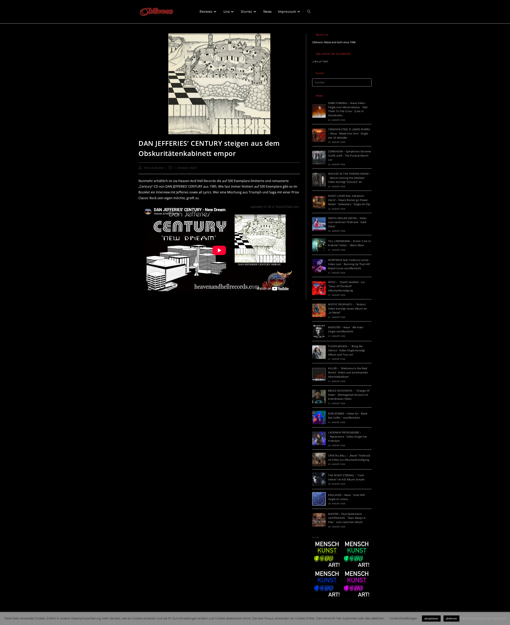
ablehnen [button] (451, 618)
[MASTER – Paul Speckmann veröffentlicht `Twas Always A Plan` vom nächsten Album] (319, 520)
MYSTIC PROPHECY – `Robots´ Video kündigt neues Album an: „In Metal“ (347, 308)
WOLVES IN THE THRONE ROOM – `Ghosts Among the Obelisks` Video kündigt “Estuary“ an (349, 178)
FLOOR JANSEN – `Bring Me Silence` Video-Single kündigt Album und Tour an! (346, 350)
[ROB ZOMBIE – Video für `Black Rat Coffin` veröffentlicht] (319, 417)
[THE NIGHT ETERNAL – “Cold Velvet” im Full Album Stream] (319, 479)
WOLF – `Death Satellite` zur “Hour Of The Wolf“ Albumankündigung (346, 286)
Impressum (498, 618)
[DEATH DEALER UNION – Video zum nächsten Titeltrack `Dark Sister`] (319, 224)
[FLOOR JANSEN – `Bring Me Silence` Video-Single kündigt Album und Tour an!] (319, 352)
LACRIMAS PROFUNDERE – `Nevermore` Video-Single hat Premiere (347, 437)
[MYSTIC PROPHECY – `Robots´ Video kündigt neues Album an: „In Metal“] (319, 310)
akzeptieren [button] (431, 618)
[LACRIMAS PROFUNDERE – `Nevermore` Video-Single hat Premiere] (319, 438)
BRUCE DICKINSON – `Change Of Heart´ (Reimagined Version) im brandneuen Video (348, 395)
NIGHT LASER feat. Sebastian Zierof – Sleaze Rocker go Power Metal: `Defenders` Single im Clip (349, 200)
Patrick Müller (154, 168)
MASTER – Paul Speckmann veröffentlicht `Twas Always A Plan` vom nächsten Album (347, 518)
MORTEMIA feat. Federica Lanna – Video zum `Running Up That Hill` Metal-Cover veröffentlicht (349, 264)
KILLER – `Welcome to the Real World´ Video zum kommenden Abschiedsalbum (348, 372)
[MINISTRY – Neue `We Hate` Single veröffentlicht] (319, 331)
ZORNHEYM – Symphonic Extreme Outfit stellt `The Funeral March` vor (349, 156)
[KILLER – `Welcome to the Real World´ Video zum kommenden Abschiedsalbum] (319, 374)
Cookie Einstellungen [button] (403, 618)
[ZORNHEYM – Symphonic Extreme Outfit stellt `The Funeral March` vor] (319, 157)
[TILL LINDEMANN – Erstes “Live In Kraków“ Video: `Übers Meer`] (319, 245)
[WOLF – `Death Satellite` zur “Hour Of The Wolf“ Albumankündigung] (319, 288)
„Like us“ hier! (320, 61)
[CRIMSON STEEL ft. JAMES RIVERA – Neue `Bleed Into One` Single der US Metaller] (319, 135)
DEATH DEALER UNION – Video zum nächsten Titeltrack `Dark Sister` (347, 222)
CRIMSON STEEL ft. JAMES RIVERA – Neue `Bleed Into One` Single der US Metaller (349, 133)
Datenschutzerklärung (475, 618)
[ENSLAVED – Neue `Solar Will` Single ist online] (319, 499)
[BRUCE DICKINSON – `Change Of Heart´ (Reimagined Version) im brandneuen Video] (319, 396)
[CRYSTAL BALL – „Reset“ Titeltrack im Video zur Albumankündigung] (319, 459)
